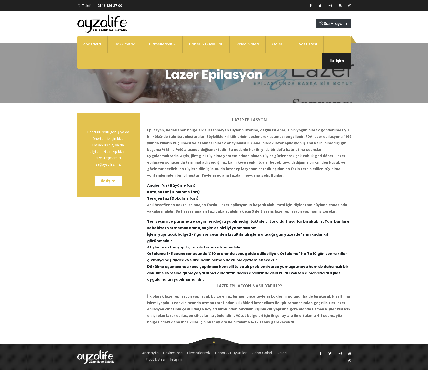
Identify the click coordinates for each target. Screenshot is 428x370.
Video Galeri (247, 44)
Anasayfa (92, 44)
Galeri (277, 44)
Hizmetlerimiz (161, 44)
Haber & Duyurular (206, 44)
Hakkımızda (124, 44)
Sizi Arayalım (335, 23)
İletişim (337, 60)
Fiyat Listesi (307, 44)
